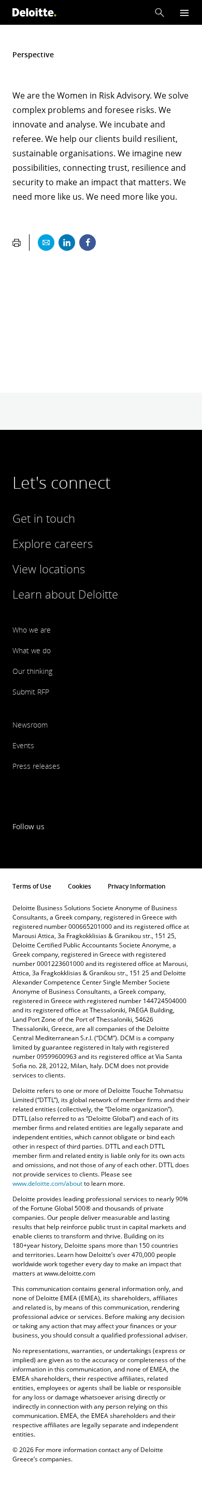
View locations (48, 568)
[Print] (16, 242)
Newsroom (30, 725)
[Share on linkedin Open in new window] (67, 242)
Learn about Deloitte (65, 594)
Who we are (31, 630)
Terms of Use (31, 886)
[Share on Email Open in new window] (46, 242)
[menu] (184, 13)
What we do (31, 650)
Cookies (79, 886)
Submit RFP (30, 692)
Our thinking (32, 671)
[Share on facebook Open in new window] (87, 242)
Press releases (36, 766)
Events (23, 745)
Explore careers (52, 543)
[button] (159, 12)
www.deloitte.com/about (47, 1183)
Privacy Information (137, 886)
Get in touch (43, 518)
